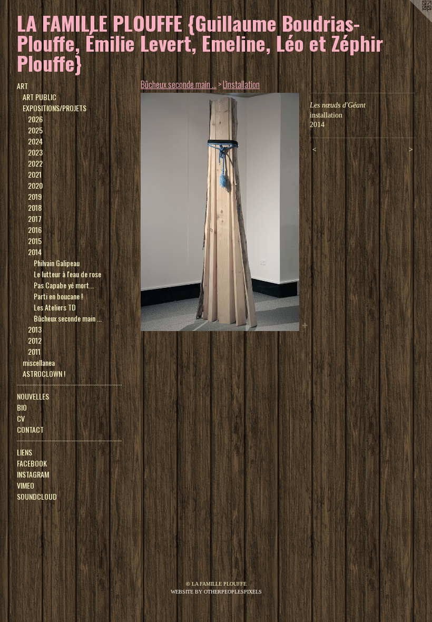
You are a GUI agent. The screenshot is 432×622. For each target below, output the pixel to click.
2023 (35, 152)
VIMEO (25, 485)
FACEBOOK (32, 463)
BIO (22, 407)
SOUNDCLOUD (37, 496)
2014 (35, 251)
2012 (35, 340)
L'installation (241, 84)
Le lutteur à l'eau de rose (67, 273)
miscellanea (39, 362)
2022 (35, 163)
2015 (35, 240)
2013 (35, 329)
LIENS (24, 452)
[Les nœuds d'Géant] (220, 212)
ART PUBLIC (39, 96)
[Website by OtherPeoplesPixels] (411, 21)
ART (22, 85)
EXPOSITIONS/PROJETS (54, 107)
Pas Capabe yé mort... (64, 284)
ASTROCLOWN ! (44, 373)
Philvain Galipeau (57, 262)
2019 (35, 196)
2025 (35, 129)
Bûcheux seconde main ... (68, 318)
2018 (35, 207)
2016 (35, 229)
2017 (35, 218)
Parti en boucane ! (58, 296)
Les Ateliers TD (55, 307)
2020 (35, 185)
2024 (35, 141)
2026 (35, 118)
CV (21, 418)
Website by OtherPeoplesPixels (216, 592)
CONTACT (30, 429)
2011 (34, 351)
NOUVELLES (33, 396)
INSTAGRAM (33, 474)
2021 (35, 174)
